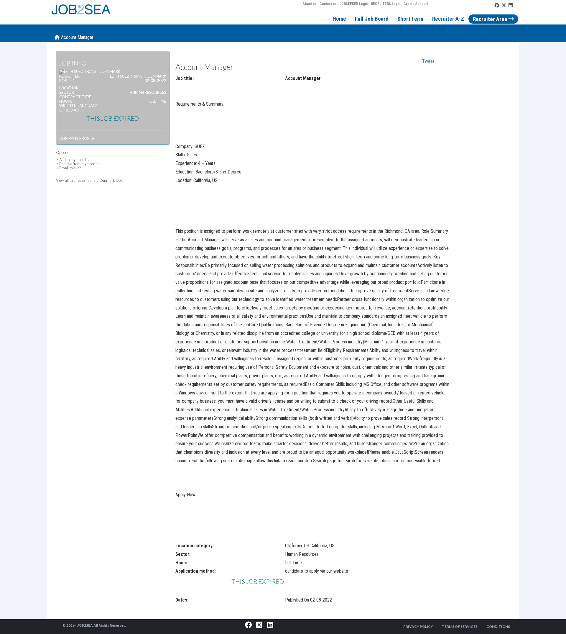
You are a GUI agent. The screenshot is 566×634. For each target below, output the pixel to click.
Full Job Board (372, 18)
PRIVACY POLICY (418, 626)
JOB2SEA (85, 625)
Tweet (428, 61)
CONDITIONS (498, 626)
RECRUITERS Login (385, 4)
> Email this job (68, 168)
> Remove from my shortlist (78, 164)
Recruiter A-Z (448, 18)
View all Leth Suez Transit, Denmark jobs (89, 180)
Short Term (410, 18)
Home (339, 18)
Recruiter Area (490, 19)
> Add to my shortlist (73, 160)
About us (309, 4)
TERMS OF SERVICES (460, 626)
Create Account (416, 4)
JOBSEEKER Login (354, 4)
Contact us (328, 4)
